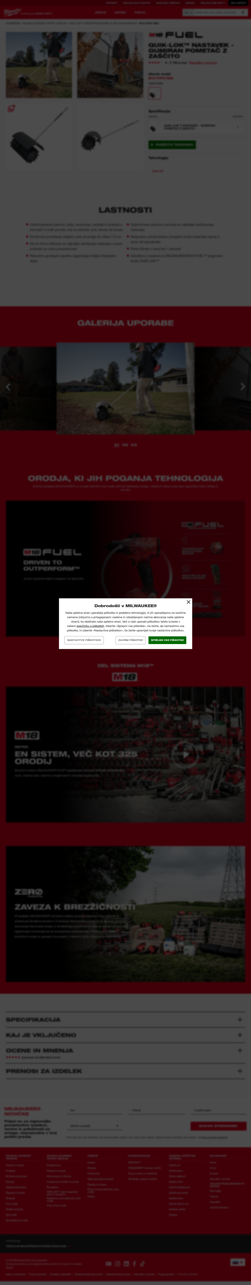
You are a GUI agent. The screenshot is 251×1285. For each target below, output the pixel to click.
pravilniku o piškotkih (90, 626)
